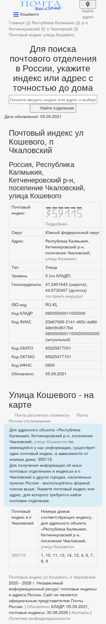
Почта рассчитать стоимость (41, 415)
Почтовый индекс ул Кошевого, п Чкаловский (52, 577)
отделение (57, 108)
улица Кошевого (61, 258)
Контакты (80, 612)
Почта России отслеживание (48, 418)
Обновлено (38, 606)
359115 (18, 555)
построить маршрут (64, 296)
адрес (88, 8)
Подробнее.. (57, 224)
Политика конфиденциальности (39, 618)
